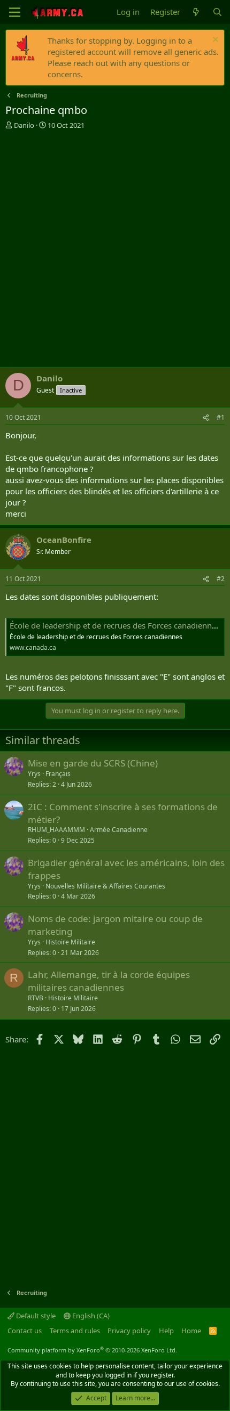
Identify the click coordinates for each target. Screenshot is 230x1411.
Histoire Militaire (70, 942)
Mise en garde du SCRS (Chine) (93, 763)
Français (58, 773)
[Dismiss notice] (214, 40)
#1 (221, 417)
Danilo (24, 125)
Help (166, 1330)
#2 (221, 578)
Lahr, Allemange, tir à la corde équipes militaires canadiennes (109, 980)
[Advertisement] (115, 249)
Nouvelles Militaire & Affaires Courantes (105, 886)
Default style (35, 1315)
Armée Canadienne (119, 829)
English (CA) (90, 1315)
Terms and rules (75, 1330)
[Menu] (14, 12)
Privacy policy (129, 1330)
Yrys (34, 773)
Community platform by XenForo (92, 1350)
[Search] (217, 12)
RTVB (35, 997)
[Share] (206, 418)
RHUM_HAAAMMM (56, 829)
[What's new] (196, 12)
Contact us (24, 1330)
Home (191, 1330)
